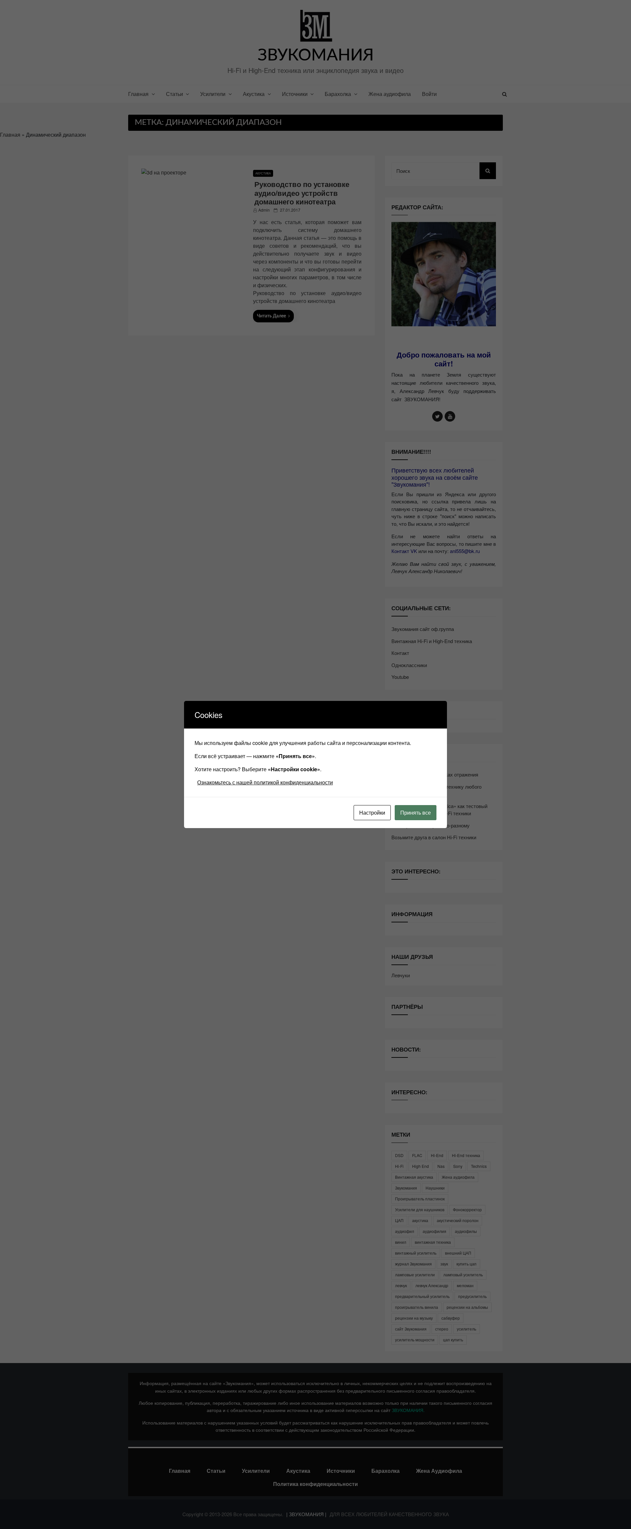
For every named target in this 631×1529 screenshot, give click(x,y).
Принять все (415, 812)
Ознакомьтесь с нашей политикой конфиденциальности (265, 782)
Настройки (372, 812)
